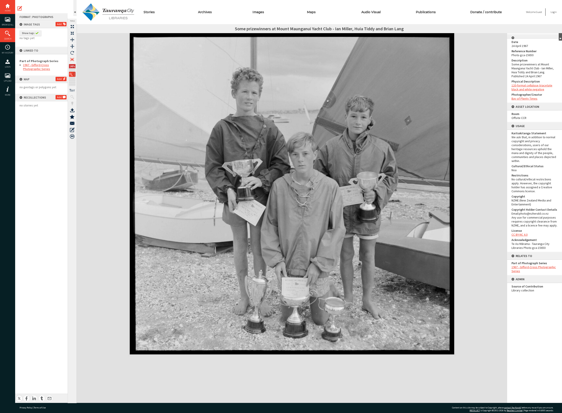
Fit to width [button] (72, 39)
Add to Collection (72, 116)
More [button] (7, 94)
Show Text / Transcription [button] (72, 90)
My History (7, 52)
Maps (311, 12)
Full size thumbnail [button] (72, 26)
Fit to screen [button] (72, 33)
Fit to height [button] (72, 46)
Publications (426, 12)
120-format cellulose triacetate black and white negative (532, 87)
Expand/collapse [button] (560, 37)
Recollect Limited (514, 410)
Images (258, 12)
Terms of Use (40, 407)
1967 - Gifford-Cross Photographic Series (36, 67)
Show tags (28, 33)
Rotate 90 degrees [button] (72, 53)
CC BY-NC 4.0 (520, 235)
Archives (205, 12)
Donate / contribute (486, 12)
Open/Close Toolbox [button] (75, 8)
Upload (7, 80)
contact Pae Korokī (512, 407)
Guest (539, 12)
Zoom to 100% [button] (72, 59)
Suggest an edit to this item (19, 8)
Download (72, 110)
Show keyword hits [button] (72, 97)
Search (7, 38)
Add (59, 24)
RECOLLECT (475, 410)
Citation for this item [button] (72, 136)
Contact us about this (72, 123)
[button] (72, 74)
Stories (149, 12)
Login (8, 66)
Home (8, 10)
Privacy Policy (26, 407)
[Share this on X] (19, 396)
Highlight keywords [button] (72, 103)
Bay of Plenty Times (524, 99)
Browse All (8, 24)
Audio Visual (371, 12)
